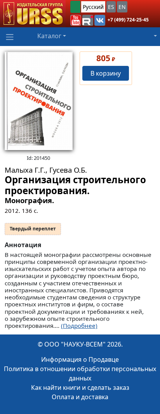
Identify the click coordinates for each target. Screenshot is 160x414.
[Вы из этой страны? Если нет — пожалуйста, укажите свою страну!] (75, 7)
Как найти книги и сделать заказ (80, 387)
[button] (75, 20)
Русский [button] (93, 7)
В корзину (105, 73)
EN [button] (122, 7)
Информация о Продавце (80, 359)
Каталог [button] (49, 36)
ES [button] (111, 7)
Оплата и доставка (80, 397)
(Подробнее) (79, 325)
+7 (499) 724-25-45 (128, 19)
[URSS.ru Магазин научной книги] (33, 13)
